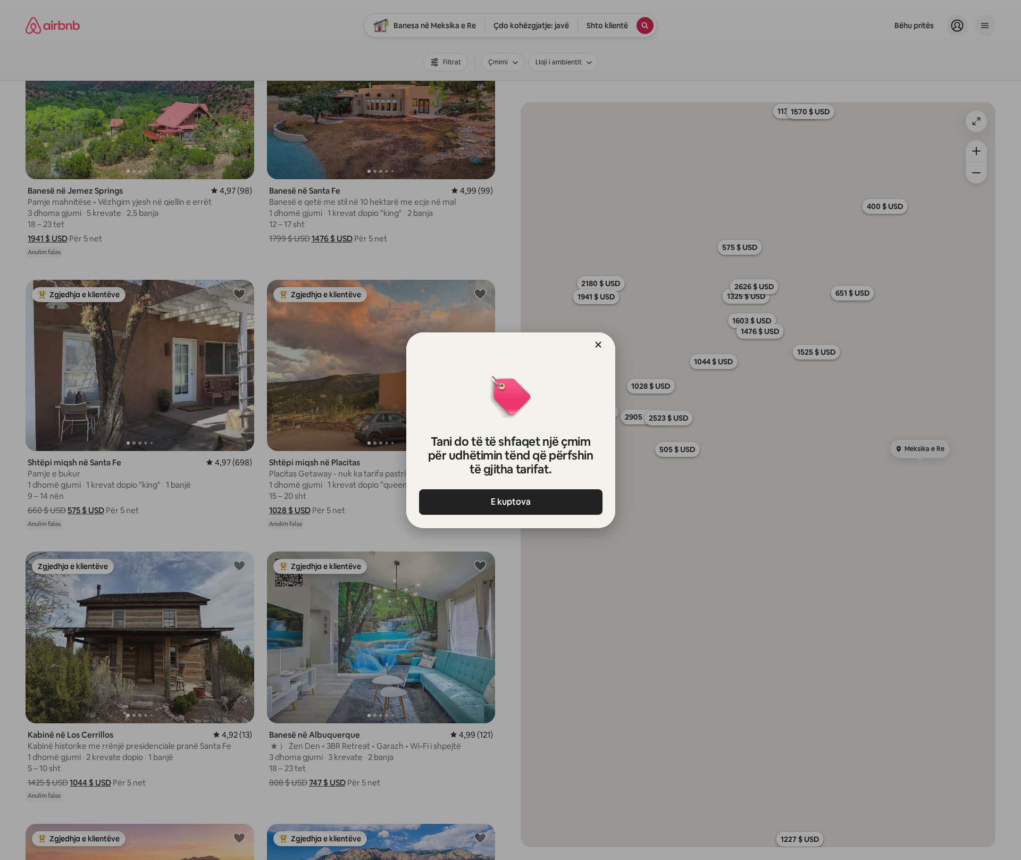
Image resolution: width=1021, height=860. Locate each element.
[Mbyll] (598, 344)
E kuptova (511, 501)
